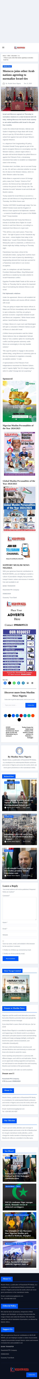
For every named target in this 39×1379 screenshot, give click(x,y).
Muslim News (10, 1186)
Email (5, 928)
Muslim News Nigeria (14, 83)
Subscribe (31, 705)
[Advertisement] (19, 23)
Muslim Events (10, 1243)
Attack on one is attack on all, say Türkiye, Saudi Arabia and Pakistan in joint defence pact (18, 802)
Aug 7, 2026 (26, 807)
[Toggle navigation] (3, 47)
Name (5, 922)
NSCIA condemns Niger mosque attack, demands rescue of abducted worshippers (19, 1204)
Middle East (7, 66)
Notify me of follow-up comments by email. (17, 950)
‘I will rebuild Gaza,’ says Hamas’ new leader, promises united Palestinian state (18, 870)
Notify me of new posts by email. (14, 953)
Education (9, 1215)
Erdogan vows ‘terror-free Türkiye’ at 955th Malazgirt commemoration (17, 1175)
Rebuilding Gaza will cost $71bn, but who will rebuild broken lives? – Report (19, 836)
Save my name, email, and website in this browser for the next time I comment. (19, 945)
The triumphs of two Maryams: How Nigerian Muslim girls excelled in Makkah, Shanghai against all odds (18, 1234)
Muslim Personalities (21, 1215)
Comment (6, 895)
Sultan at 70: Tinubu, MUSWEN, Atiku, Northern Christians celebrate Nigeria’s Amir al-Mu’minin (19, 1263)
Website (5, 935)
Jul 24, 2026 (26, 841)
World (17, 782)
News (7, 1157)
